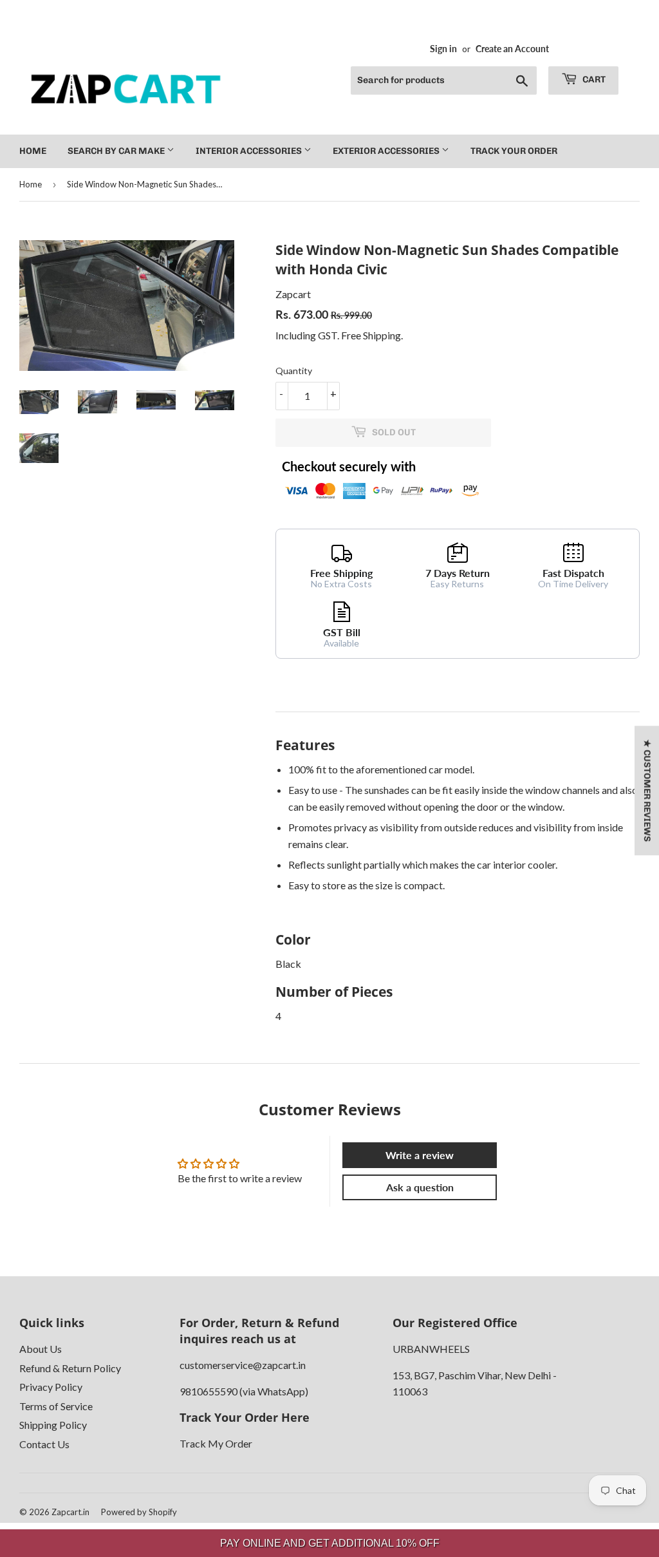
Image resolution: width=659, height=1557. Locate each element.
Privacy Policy (50, 1387)
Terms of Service (56, 1406)
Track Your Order (513, 151)
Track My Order (216, 1443)
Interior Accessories (250, 151)
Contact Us (44, 1444)
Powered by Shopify (139, 1512)
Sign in (443, 49)
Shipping (382, 335)
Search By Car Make (117, 151)
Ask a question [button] (420, 1187)
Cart (593, 79)
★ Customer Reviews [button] (647, 790)
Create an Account (512, 49)
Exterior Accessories (387, 151)
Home (32, 151)
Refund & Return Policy (70, 1368)
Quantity (293, 370)
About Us (40, 1349)
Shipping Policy (53, 1425)
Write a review (419, 1155)
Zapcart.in (70, 1512)
